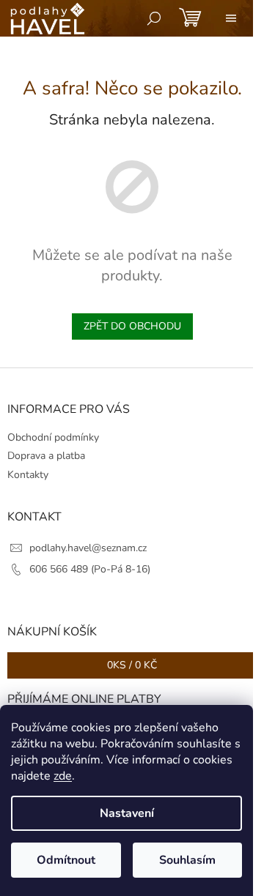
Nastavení (127, 813)
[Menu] (231, 18)
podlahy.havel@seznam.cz (88, 548)
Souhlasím (187, 860)
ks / (132, 665)
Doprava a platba (46, 456)
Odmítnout (66, 860)
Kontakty (27, 475)
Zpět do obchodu (132, 326)
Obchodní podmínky (53, 437)
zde (63, 776)
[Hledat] (154, 18)
